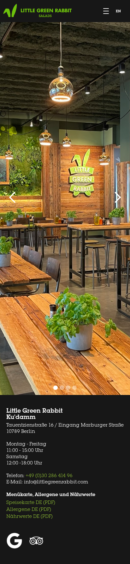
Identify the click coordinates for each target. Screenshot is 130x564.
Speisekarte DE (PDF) (30, 502)
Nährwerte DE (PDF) (29, 516)
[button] (12, 197)
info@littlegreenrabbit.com (56, 481)
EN (118, 11)
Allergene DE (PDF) (28, 509)
